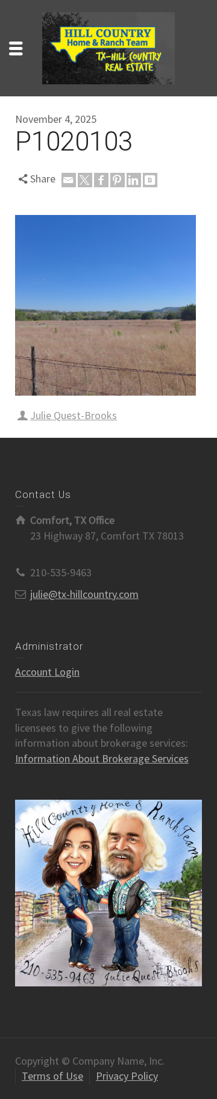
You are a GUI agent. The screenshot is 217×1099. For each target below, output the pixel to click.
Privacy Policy (127, 1076)
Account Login (47, 672)
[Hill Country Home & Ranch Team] (108, 47)
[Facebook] (101, 180)
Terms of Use (52, 1076)
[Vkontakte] (150, 180)
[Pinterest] (117, 180)
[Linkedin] (134, 180)
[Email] (68, 180)
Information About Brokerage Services (102, 758)
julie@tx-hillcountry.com (84, 594)
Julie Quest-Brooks (73, 415)
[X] (85, 180)
